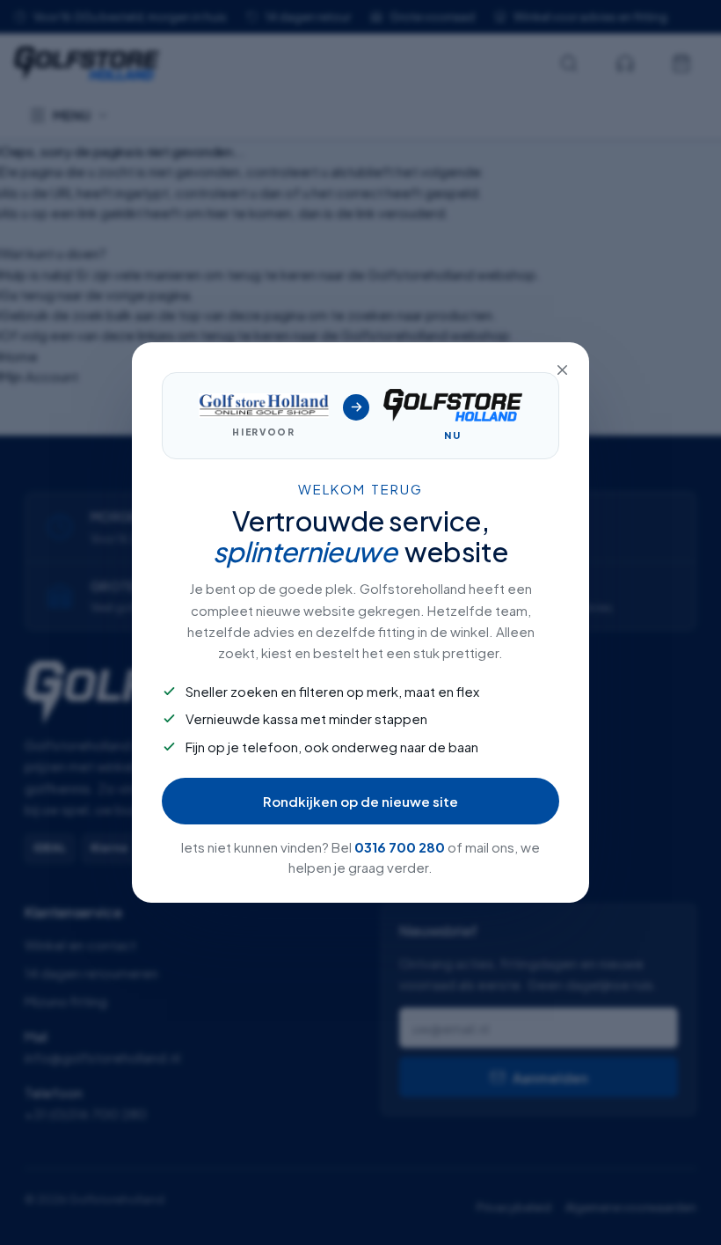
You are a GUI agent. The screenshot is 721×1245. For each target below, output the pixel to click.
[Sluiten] (562, 369)
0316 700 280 (399, 847)
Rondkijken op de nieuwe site (360, 801)
